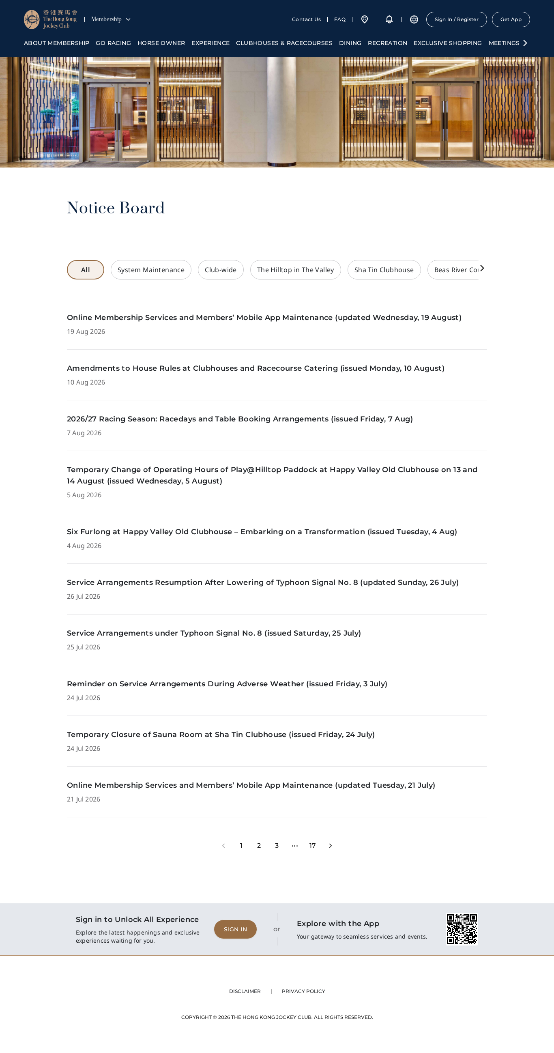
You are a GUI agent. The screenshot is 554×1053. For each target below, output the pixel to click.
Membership (106, 19)
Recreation (387, 43)
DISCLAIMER (245, 991)
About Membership (56, 43)
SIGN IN (235, 929)
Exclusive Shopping (448, 43)
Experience (210, 43)
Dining (350, 43)
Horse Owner (161, 43)
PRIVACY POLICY (303, 991)
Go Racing (113, 43)
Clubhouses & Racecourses (284, 43)
